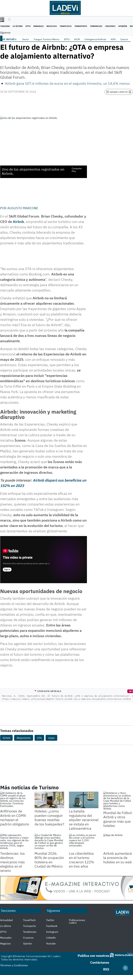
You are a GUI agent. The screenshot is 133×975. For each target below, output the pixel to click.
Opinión (122, 26)
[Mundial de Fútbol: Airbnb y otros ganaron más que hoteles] (118, 801)
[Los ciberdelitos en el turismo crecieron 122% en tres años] (83, 842)
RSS (106, 969)
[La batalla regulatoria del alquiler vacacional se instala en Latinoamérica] (83, 800)
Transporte (80, 26)
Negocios (52, 26)
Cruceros (110, 26)
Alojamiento (24, 737)
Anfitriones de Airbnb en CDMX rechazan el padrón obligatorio (14, 817)
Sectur (25, 39)
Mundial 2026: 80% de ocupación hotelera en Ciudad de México (49, 860)
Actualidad (6, 920)
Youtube (51, 943)
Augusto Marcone (22, 208)
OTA (39, 737)
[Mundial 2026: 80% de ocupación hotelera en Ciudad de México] (49, 842)
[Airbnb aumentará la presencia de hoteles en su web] (118, 842)
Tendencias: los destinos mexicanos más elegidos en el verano (12, 862)
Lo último (18, 26)
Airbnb (18, 221)
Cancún (124, 39)
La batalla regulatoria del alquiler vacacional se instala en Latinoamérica (83, 820)
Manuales (38, 26)
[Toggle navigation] (8, 19)
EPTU (28, 26)
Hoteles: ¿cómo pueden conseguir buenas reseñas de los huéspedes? (49, 817)
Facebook (51, 926)
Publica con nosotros (93, 955)
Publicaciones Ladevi (77, 921)
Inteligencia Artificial (95, 39)
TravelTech (66, 26)
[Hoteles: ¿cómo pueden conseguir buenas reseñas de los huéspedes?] (49, 800)
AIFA (113, 39)
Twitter (50, 920)
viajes (51, 737)
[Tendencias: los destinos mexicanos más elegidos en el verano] (15, 842)
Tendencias (96, 26)
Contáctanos (99, 962)
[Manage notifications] (125, 967)
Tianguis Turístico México (46, 39)
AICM (77, 39)
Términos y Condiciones (14, 965)
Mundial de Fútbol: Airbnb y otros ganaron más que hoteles (118, 819)
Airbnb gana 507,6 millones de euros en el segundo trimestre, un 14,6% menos (67, 83)
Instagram (52, 931)
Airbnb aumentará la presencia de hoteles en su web (117, 857)
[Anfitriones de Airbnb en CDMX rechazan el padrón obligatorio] (15, 800)
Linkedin (51, 937)
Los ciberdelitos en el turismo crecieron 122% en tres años (81, 860)
